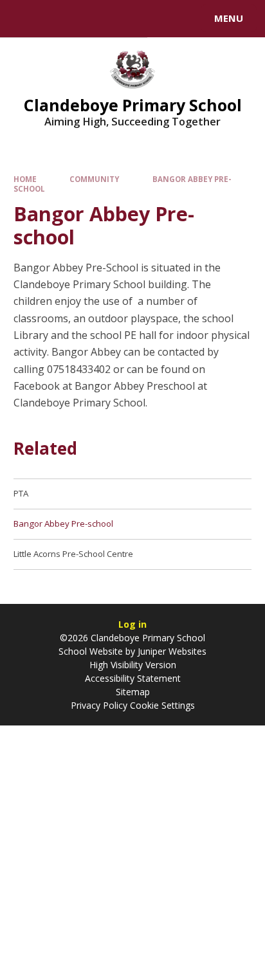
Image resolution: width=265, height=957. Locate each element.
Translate (107, 20)
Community (94, 179)
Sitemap (133, 692)
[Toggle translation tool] (57, 18)
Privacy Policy (99, 705)
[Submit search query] (157, 16)
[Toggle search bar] (24, 18)
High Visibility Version (132, 665)
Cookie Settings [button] (162, 705)
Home (25, 179)
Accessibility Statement (133, 678)
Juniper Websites (172, 651)
